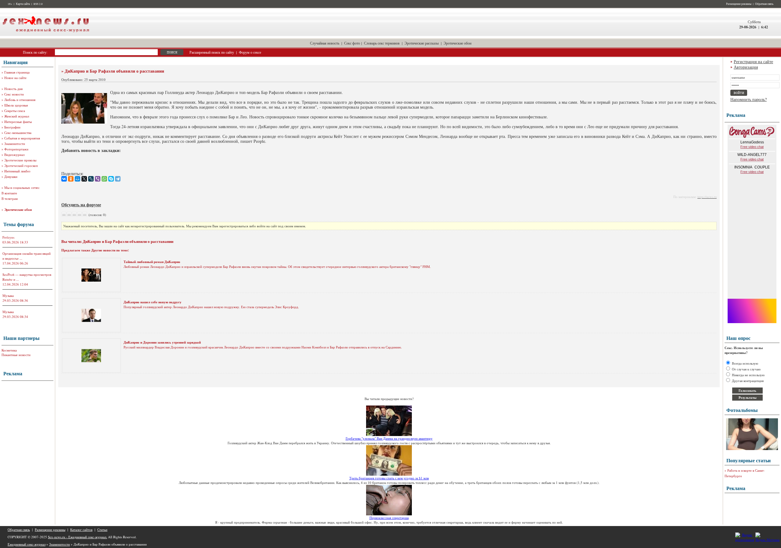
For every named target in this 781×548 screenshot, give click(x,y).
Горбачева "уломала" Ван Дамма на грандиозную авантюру (389, 438)
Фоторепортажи (16, 149)
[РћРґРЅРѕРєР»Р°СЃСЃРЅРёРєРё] (71, 179)
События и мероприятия (22, 138)
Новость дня (13, 88)
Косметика (9, 350)
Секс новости (14, 94)
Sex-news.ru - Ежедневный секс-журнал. (77, 537)
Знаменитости (14, 143)
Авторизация (746, 67)
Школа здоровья (16, 105)
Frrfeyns (8, 237)
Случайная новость (324, 43)
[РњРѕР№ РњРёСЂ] (77, 179)
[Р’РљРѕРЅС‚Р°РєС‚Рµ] (64, 179)
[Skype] (111, 179)
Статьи (102, 529)
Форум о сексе (250, 52)
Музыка (8, 295)
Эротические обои (457, 43)
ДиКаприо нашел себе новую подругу (153, 302)
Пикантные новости (16, 354)
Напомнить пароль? (748, 99)
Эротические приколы (20, 160)
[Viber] (97, 179)
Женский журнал (16, 116)
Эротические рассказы (422, 43)
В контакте (9, 193)
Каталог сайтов (81, 529)
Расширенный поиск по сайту (211, 52)
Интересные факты (18, 121)
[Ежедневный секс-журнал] (46, 34)
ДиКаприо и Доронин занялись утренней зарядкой (162, 342)
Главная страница (17, 72)
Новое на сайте (15, 77)
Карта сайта (23, 4)
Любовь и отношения (19, 99)
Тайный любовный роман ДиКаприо (152, 261)
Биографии (12, 127)
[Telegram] (118, 179)
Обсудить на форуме (81, 204)
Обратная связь (764, 4)
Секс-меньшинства (17, 132)
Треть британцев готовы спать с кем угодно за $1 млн (389, 478)
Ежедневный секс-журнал (26, 544)
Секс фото (352, 43)
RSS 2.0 (38, 4)
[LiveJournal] (91, 179)
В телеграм (10, 198)
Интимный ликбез (17, 171)
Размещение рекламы (738, 4)
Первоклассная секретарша (389, 517)
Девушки (10, 176)
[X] (84, 179)
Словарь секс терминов (382, 43)
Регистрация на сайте (753, 61)
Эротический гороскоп (21, 165)
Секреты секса (14, 110)
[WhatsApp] (104, 179)
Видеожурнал (14, 154)
